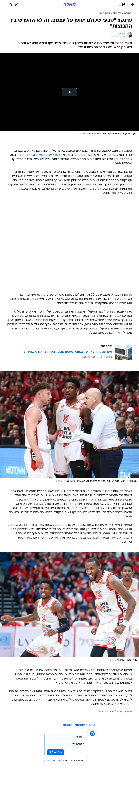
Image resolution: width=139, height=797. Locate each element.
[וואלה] (69, 4)
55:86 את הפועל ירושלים (44, 155)
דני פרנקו (127, 711)
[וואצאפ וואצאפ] (16, 4)
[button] (122, 4)
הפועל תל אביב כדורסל (110, 711)
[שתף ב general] (10, 4)
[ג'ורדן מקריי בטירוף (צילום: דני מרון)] (69, 607)
